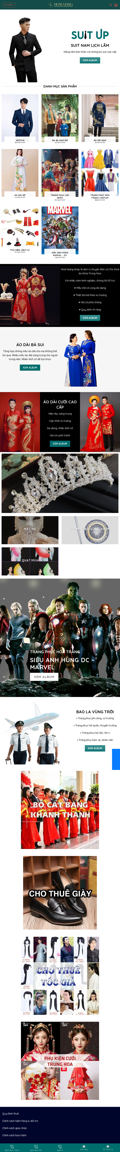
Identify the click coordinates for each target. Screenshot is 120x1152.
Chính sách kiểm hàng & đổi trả (20, 1120)
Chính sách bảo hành (14, 1135)
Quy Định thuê (10, 1113)
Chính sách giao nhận (14, 1128)
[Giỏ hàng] (116, 4)
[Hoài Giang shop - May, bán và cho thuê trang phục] (60, 5)
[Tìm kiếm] (110, 5)
